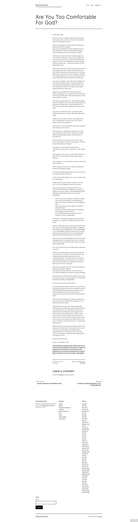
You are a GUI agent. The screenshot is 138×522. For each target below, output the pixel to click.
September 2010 (85, 451)
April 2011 (84, 438)
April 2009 (84, 483)
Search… (38, 499)
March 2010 (84, 462)
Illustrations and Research (65, 407)
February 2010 (85, 464)
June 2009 (84, 479)
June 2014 (84, 414)
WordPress (99, 516)
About (92, 5)
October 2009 (85, 472)
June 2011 (84, 435)
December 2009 (85, 468)
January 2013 (85, 422)
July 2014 (84, 413)
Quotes (60, 414)
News (60, 413)
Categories (97, 5)
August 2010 (85, 453)
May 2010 (84, 459)
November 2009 (85, 470)
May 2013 (84, 420)
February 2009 (85, 486)
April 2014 (84, 416)
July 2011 (84, 433)
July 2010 (84, 455)
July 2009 (84, 477)
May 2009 (84, 481)
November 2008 (85, 492)
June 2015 (84, 403)
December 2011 (85, 429)
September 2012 (85, 424)
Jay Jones (56, 363)
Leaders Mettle (80, 353)
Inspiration (61, 409)
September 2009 (86, 473)
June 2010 (84, 457)
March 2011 (84, 440)
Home (87, 5)
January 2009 (85, 488)
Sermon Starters (62, 416)
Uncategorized (62, 418)
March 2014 (84, 418)
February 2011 (85, 442)
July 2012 (84, 426)
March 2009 (84, 485)
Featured (61, 403)
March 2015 (84, 407)
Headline (80, 361)
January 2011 (85, 444)
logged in (61, 374)
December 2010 (85, 446)
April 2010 (84, 461)
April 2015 (84, 405)
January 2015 (85, 409)
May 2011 (84, 437)
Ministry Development (64, 411)
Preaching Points (42, 5)
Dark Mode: (133, 520)
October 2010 (85, 450)
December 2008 (85, 490)
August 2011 (84, 431)
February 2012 (85, 427)
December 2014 (85, 411)
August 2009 (85, 475)
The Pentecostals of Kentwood (48, 405)
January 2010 (85, 466)
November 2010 (85, 448)
